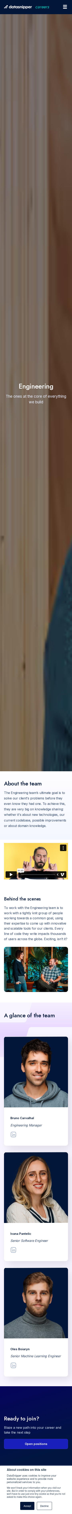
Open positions (36, 1444)
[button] (63, 7)
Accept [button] (27, 1506)
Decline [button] (44, 1506)
